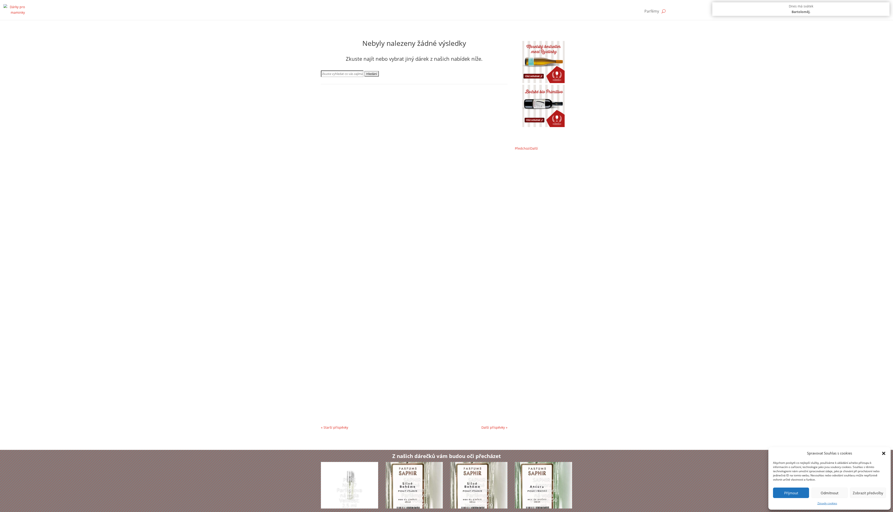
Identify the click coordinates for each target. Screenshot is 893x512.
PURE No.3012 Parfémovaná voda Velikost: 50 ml (373, 222)
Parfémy (651, 11)
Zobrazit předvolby (868, 493)
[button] (883, 453)
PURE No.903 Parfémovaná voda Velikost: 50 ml (372, 389)
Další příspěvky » (494, 427)
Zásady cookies (827, 503)
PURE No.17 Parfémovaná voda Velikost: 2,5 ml (349, 492)
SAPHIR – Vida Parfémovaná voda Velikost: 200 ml (374, 166)
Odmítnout (829, 493)
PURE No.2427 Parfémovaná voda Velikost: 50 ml (373, 333)
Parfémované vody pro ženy (347, 118)
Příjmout (791, 493)
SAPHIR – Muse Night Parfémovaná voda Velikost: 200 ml (381, 278)
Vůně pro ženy (396, 118)
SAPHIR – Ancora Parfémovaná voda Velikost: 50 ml (543, 492)
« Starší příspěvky (334, 427)
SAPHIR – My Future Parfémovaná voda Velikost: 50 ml (378, 111)
